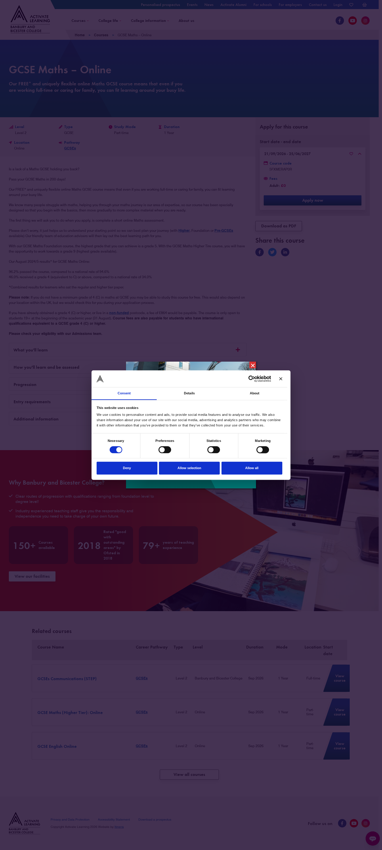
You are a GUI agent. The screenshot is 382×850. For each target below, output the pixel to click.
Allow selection (189, 468)
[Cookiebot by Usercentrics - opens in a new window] (251, 378)
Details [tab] (189, 393)
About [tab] (255, 393)
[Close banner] (280, 378)
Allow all (251, 468)
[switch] (165, 449)
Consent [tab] (124, 393)
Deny (127, 468)
